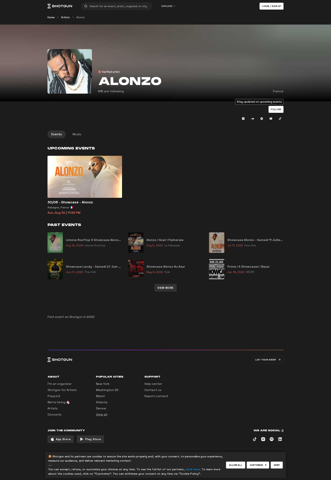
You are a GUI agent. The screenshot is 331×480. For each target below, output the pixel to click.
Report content (156, 396)
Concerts (54, 414)
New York (103, 384)
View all (101, 414)
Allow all (235, 465)
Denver (101, 408)
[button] (276, 109)
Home (51, 17)
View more (165, 287)
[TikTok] (280, 118)
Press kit (54, 396)
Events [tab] (56, 134)
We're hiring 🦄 (59, 402)
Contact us (152, 390)
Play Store (93, 439)
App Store (63, 439)
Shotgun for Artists (62, 390)
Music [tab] (77, 134)
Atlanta (101, 402)
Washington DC (107, 390)
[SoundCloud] (252, 118)
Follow (276, 109)
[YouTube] (270, 118)
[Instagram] (243, 118)
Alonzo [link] (80, 17)
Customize (256, 465)
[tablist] (165, 134)
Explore (166, 6)
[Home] (60, 6)
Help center (153, 384)
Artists (65, 17)
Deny (277, 465)
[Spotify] (261, 118)
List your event (265, 359)
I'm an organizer (60, 384)
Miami (100, 396)
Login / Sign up (271, 6)
